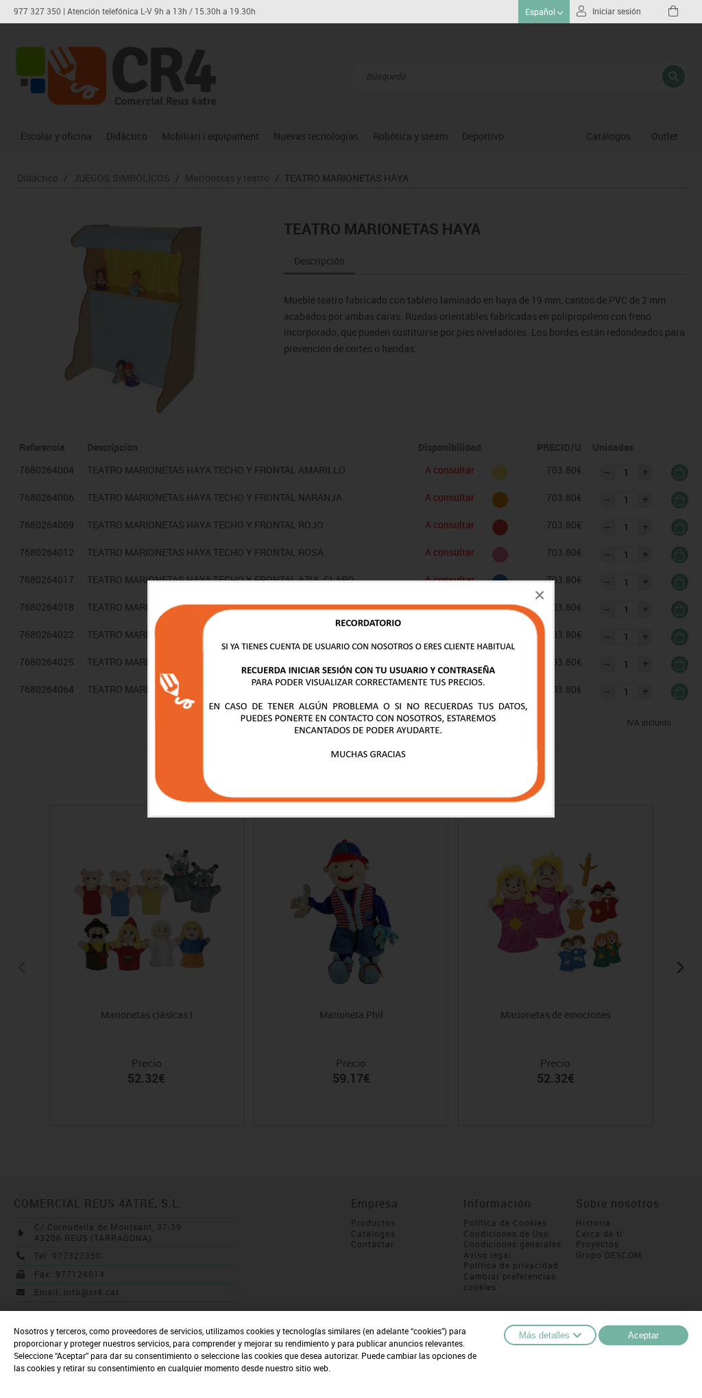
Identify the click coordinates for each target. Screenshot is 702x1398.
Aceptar (643, 1335)
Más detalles (544, 1335)
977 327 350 (37, 11)
